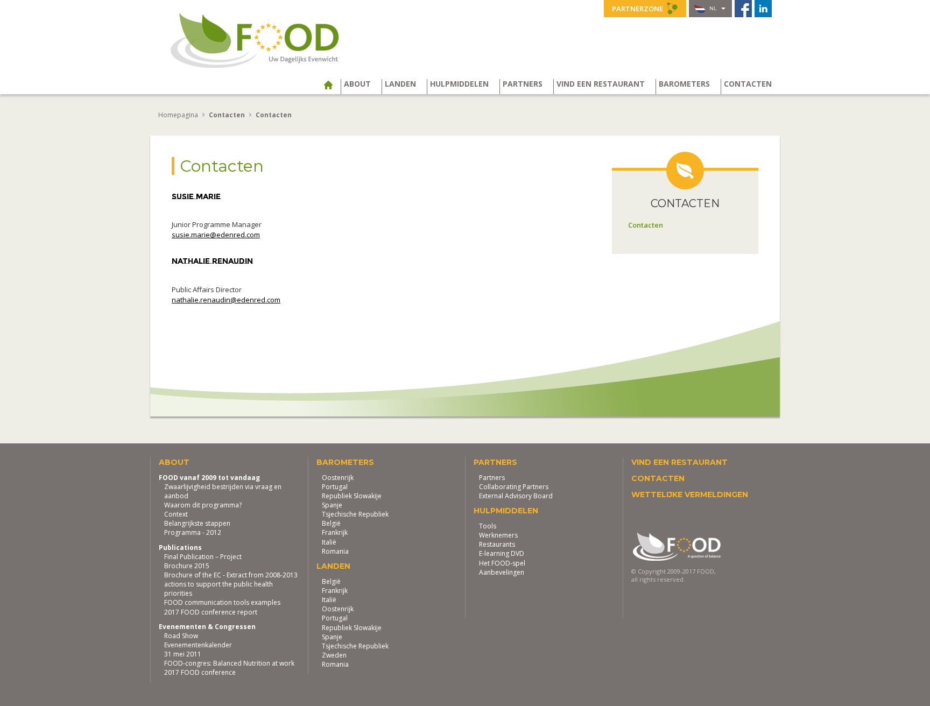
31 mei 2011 (182, 654)
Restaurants (497, 544)
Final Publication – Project (203, 556)
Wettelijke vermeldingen (689, 494)
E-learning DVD (501, 553)
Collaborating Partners (513, 486)
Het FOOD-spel (502, 563)
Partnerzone (638, 8)
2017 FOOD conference (200, 672)
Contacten (748, 84)
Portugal (335, 486)
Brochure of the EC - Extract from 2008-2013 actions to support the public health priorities (231, 584)
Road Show (181, 635)
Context (176, 514)
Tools (487, 526)
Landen (400, 84)
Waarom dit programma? (203, 505)
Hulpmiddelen (459, 84)
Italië (329, 542)
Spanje (332, 505)
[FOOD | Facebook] (743, 8)
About (357, 84)
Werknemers (498, 535)
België (331, 523)
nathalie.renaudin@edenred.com (226, 300)
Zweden (334, 655)
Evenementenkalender (198, 644)
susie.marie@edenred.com (216, 234)
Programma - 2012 (192, 532)
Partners (522, 84)
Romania (335, 551)
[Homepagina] (332, 85)
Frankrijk (335, 532)
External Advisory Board (516, 495)
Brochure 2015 (186, 565)
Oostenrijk (338, 477)
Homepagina (178, 114)
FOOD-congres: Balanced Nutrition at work (229, 663)
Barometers (684, 84)
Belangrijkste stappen (197, 523)
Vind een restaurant (600, 84)
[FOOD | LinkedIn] (763, 8)
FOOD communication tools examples (222, 602)
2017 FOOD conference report (210, 612)
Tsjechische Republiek (355, 514)
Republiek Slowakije (352, 495)
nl (713, 8)
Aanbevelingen (501, 572)
